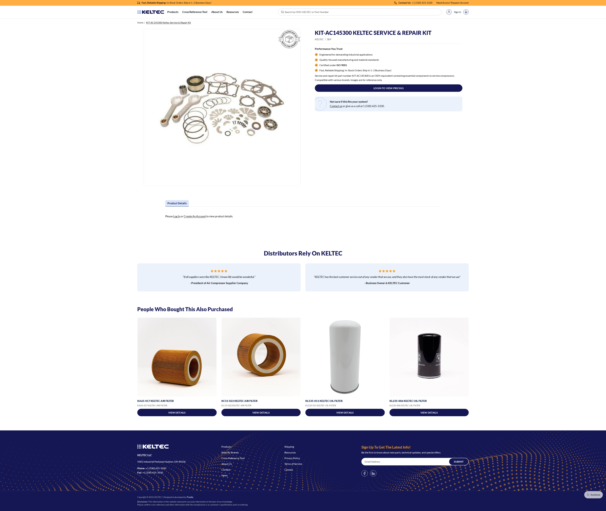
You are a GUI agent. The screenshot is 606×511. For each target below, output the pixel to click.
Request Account (460, 2)
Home (140, 22)
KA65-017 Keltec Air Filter (155, 400)
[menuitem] (172, 12)
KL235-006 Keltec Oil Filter (408, 400)
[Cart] (466, 12)
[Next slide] (469, 357)
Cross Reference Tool (194, 12)
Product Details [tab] (177, 203)
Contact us (336, 106)
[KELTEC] (150, 12)
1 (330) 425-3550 (153, 472)
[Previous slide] (137, 357)
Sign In (457, 12)
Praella (190, 497)
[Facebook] (364, 473)
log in (176, 216)
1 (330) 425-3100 (422, 2)
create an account (195, 216)
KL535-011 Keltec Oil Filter (324, 400)
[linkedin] (373, 473)
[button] (172, 12)
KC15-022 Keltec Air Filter (239, 400)
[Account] (449, 12)
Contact (247, 12)
